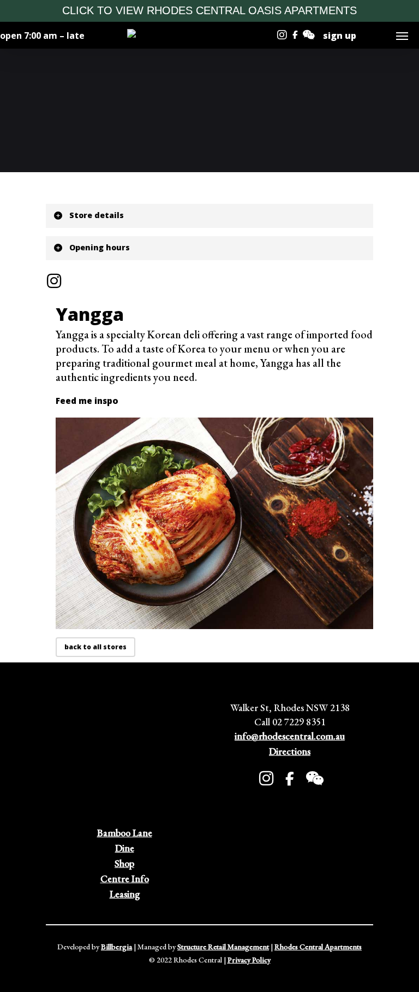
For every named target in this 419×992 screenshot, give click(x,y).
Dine (124, 848)
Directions (289, 751)
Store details (96, 215)
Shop (124, 863)
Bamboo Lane (124, 832)
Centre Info (124, 878)
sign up (339, 36)
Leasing (125, 894)
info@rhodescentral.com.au (290, 736)
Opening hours (99, 247)
